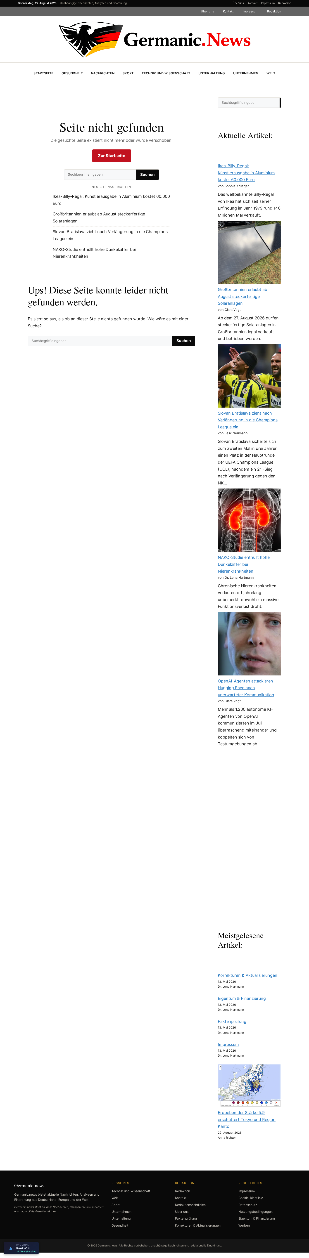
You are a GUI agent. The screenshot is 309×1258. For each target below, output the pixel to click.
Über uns (238, 3)
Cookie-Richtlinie (250, 1198)
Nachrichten (102, 73)
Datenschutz (247, 1205)
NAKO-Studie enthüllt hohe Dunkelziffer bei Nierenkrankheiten (244, 564)
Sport (128, 73)
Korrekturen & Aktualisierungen (247, 975)
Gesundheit (72, 73)
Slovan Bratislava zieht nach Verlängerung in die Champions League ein (248, 420)
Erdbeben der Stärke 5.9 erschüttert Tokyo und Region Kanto (247, 1119)
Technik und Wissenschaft (166, 73)
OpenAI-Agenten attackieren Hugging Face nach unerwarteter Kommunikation (246, 688)
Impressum (268, 3)
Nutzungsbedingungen (255, 1211)
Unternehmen (245, 73)
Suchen (147, 174)
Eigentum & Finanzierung (242, 998)
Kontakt (252, 3)
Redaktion (284, 3)
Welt (271, 73)
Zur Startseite (111, 155)
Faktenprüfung (232, 1021)
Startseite (43, 73)
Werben (244, 1225)
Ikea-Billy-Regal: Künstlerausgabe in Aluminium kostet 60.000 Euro (246, 172)
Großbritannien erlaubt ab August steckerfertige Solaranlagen (242, 296)
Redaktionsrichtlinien (190, 1205)
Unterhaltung (211, 73)
